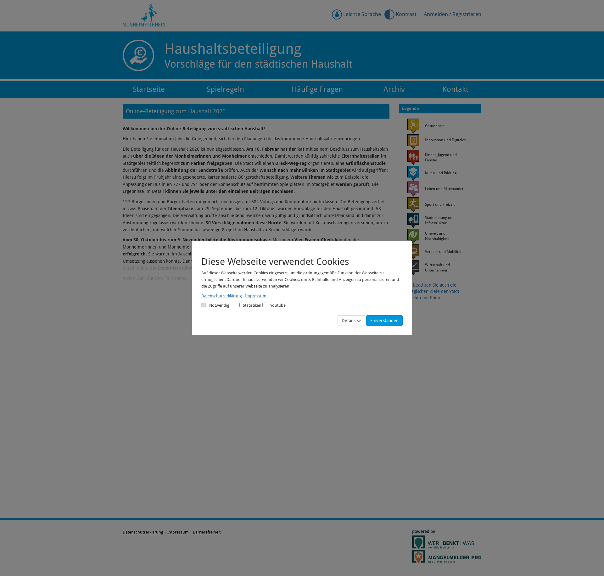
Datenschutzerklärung (221, 296)
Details (349, 320)
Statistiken (252, 305)
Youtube (278, 305)
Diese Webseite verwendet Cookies (275, 261)
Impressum (255, 296)
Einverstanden (384, 320)
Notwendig (219, 305)
